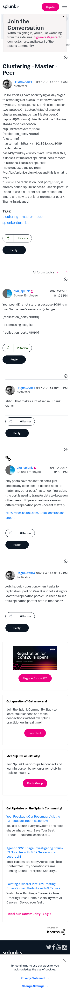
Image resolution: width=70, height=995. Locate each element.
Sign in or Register (46, 37)
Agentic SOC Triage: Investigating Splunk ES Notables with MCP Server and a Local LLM (34, 852)
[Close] (64, 960)
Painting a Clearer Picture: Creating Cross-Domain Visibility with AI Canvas (33, 886)
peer (40, 216)
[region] (35, 974)
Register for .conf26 (35, 678)
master (27, 216)
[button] (65, 57)
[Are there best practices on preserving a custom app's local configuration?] (66, 272)
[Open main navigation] (64, 6)
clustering (10, 216)
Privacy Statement (33, 978)
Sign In (50, 7)
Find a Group (35, 783)
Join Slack (35, 733)
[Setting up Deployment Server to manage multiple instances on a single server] (58, 272)
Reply (14, 250)
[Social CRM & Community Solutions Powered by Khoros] (56, 931)
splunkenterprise (16, 222)
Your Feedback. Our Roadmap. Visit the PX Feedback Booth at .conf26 (33, 818)
